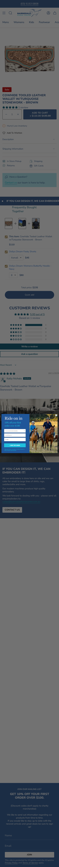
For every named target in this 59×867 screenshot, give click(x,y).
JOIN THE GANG (15, 445)
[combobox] (14, 431)
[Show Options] (24, 431)
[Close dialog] (56, 415)
